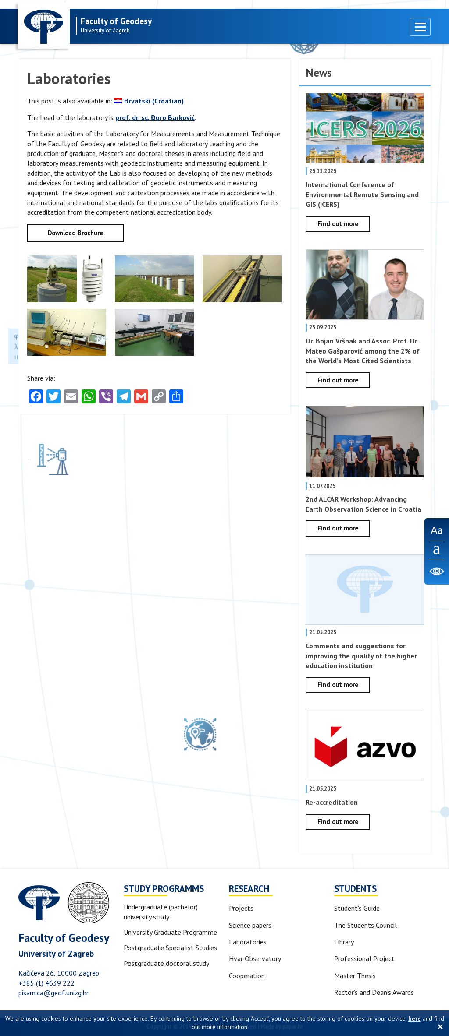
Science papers (250, 925)
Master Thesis (355, 975)
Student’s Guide (357, 908)
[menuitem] (149, 100)
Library (344, 941)
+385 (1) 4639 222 (46, 983)
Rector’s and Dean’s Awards (374, 992)
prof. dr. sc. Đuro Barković (155, 117)
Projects (241, 908)
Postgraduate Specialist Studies (170, 947)
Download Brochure (75, 233)
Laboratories (248, 941)
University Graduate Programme (170, 932)
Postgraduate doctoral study (166, 963)
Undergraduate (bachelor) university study (161, 911)
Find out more (337, 223)
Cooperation (247, 975)
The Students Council (365, 925)
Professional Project (364, 958)
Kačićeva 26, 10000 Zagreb (58, 973)
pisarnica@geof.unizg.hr (53, 992)
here (414, 1018)
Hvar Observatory (255, 958)
